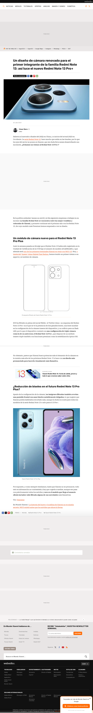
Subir (84, 664)
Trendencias (69, 672)
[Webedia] (88, 1)
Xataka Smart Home (7, 680)
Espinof (31, 675)
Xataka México (8, 695)
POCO (63, 48)
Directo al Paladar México (46, 695)
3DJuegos (19, 672)
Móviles (18, 6)
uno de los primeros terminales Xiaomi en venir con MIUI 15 (47, 251)
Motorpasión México (57, 695)
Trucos (6, 635)
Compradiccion (70, 677)
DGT (69, 48)
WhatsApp (56, 48)
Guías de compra (24, 638)
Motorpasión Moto (57, 675)
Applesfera (7, 677)
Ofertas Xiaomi (8, 638)
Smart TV (21, 642)
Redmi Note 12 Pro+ (36, 512)
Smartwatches (23, 631)
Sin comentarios (20, 76)
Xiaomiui (20, 500)
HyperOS (30, 48)
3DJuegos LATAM (22, 695)
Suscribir (78, 633)
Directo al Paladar (46, 672)
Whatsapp (37, 638)
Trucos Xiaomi (8, 642)
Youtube (62, 647)
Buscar (86, 656)
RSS (66, 647)
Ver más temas (10, 648)
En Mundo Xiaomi (47, 371)
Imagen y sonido (58, 6)
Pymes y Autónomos (82, 675)
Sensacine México (32, 695)
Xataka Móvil (7, 675)
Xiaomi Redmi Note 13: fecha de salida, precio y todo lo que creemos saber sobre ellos (59, 375)
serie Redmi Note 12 (32, 139)
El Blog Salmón (83, 672)
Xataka (6, 672)
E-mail (37, 76)
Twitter (89, 6)
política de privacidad (72, 637)
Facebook (86, 6)
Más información (59, 711)
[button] (24, 129)
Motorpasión (57, 672)
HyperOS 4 (22, 48)
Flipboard (34, 76)
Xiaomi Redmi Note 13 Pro (53, 512)
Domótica (71, 6)
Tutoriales (28, 6)
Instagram (48, 48)
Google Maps (39, 48)
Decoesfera (69, 675)
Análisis (46, 6)
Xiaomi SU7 (37, 642)
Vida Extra (19, 675)
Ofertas (38, 6)
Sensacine (32, 672)
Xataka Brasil (7, 697)
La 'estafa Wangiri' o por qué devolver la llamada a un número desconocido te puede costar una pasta (48, 619)
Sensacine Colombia (32, 699)
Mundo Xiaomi (8, 684)
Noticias (9, 6)
